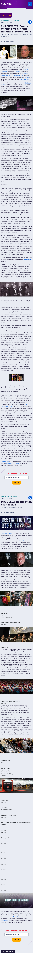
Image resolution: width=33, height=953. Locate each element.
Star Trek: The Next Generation (10, 20)
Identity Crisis (27, 259)
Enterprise (17, 71)
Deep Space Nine (24, 79)
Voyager (26, 77)
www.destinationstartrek (12, 459)
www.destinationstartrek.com (14, 912)
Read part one (5, 457)
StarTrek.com (23, 536)
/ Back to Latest (6, 15)
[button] (6, 4)
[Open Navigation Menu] (30, 4)
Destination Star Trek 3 (7, 529)
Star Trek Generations (17, 75)
